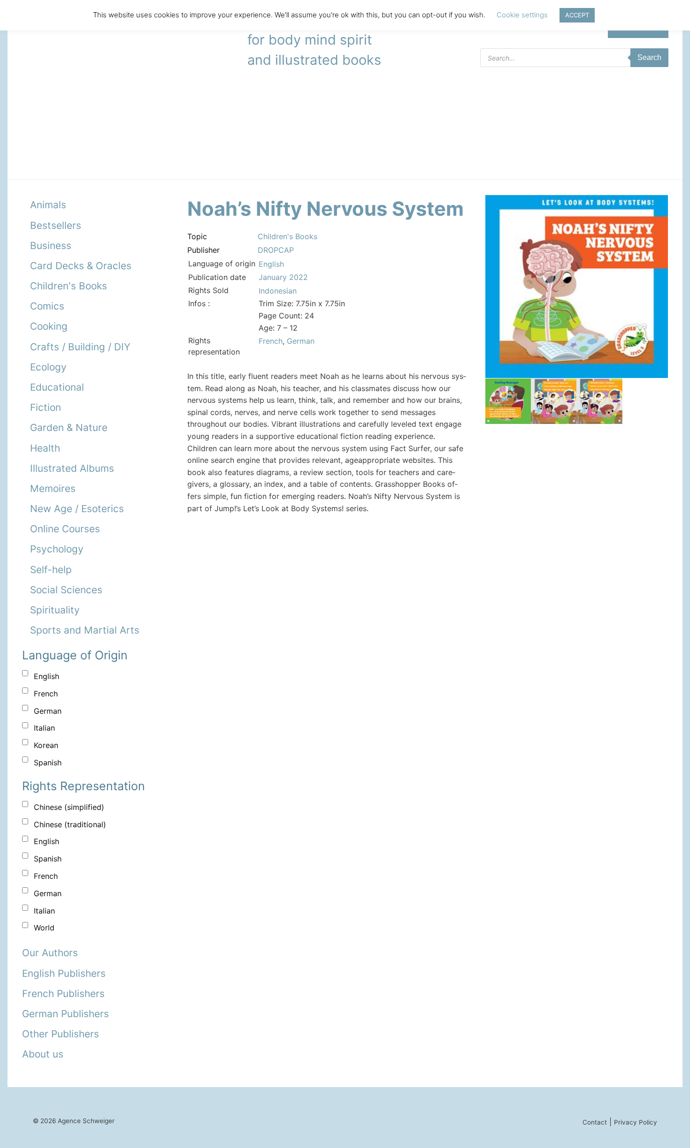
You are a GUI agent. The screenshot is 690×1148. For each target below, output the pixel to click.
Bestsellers (55, 225)
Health (45, 448)
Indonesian (278, 290)
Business (50, 245)
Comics (47, 306)
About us (42, 1054)
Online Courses (65, 529)
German (47, 711)
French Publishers (63, 993)
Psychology (57, 549)
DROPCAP (276, 250)
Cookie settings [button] (522, 14)
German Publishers (65, 1014)
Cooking (49, 326)
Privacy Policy (635, 1122)
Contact (595, 1122)
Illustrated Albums (72, 468)
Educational (57, 387)
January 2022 (283, 277)
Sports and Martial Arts (84, 630)
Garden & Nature (68, 427)
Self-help (51, 569)
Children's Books (68, 286)
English (46, 676)
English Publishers (64, 973)
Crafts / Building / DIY (80, 347)
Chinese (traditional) (70, 824)
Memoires (53, 488)
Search (649, 57)
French (46, 693)
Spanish (47, 762)
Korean (46, 745)
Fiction (45, 407)
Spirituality (55, 610)
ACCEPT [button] (577, 15)
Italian (44, 728)
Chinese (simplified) (69, 807)
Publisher (203, 250)
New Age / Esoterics (77, 508)
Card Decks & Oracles (80, 266)
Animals (48, 205)
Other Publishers (60, 1034)
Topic (197, 236)
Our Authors (50, 953)
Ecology (48, 367)
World (44, 927)
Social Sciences (66, 590)
